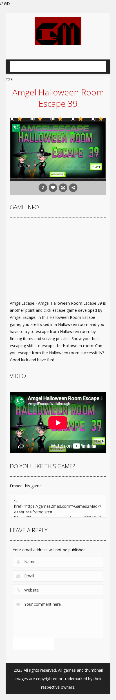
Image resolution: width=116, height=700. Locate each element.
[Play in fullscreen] (63, 187)
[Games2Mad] (58, 30)
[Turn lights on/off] (43, 187)
